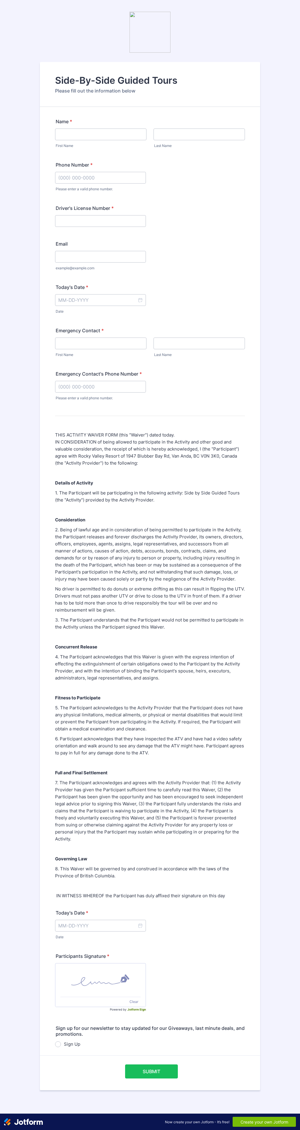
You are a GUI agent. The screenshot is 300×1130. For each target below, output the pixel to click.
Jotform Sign (136, 1009)
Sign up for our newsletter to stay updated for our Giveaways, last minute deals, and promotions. (150, 1031)
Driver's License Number (85, 208)
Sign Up (72, 1044)
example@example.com (75, 268)
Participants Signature (82, 956)
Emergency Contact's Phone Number (99, 374)
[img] (100, 980)
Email (62, 244)
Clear (133, 1001)
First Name (64, 145)
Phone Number (74, 165)
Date (60, 311)
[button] (140, 300)
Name (64, 121)
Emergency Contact (80, 330)
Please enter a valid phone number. (84, 189)
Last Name (163, 145)
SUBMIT (151, 1071)
